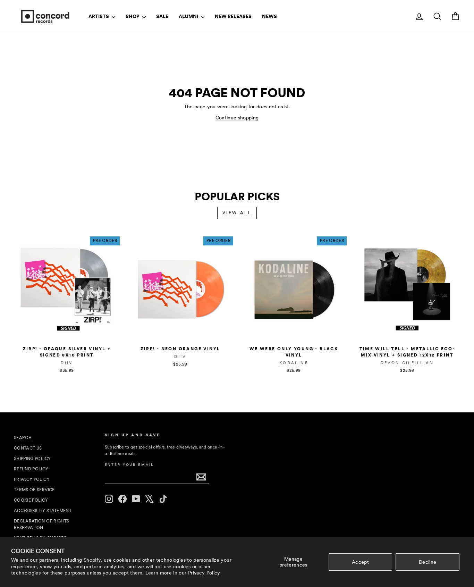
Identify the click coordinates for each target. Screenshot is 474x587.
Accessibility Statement (42, 510)
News (269, 16)
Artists (99, 16)
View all (237, 212)
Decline (427, 562)
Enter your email (129, 465)
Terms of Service (34, 489)
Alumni (189, 16)
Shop (133, 16)
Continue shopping (237, 117)
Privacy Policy (204, 573)
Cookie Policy (31, 500)
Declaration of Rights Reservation (41, 524)
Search (23, 437)
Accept (360, 562)
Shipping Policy (32, 458)
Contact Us (28, 448)
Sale (162, 16)
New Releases (233, 16)
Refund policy (31, 469)
